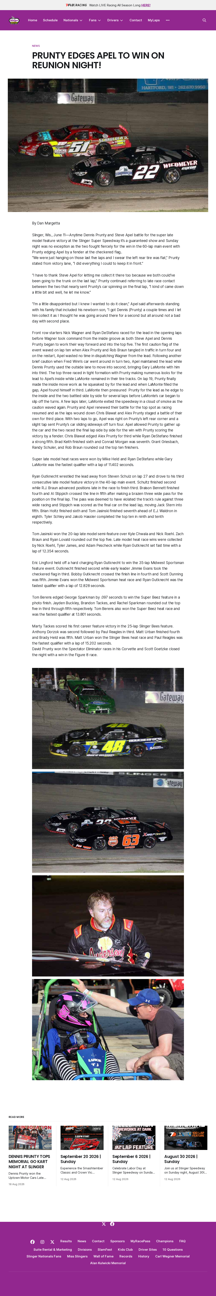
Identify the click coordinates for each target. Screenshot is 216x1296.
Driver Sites (148, 1250)
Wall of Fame (103, 1256)
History (143, 1256)
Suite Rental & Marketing (53, 1250)
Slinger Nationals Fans (44, 1256)
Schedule (50, 20)
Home (32, 20)
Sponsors (117, 1241)
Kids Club (125, 1250)
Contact (136, 20)
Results (66, 1241)
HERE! (146, 5)
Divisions (85, 1250)
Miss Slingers (77, 1256)
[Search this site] (204, 20)
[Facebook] (112, 1224)
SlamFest (105, 1250)
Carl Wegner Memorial (172, 1256)
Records (125, 1256)
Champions (164, 1241)
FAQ (182, 1241)
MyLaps (154, 20)
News (36, 45)
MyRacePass (140, 1241)
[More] (167, 20)
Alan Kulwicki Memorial (108, 1263)
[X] (104, 1224)
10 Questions (173, 1250)
